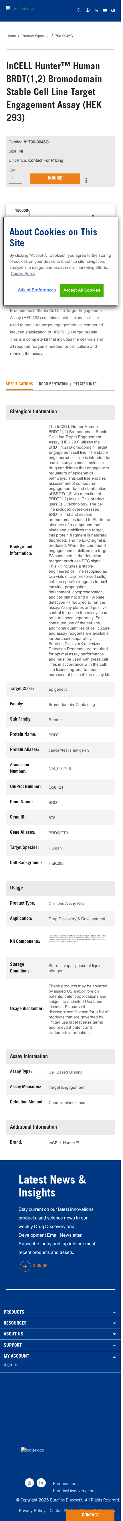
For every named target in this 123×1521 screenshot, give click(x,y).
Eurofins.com (65, 1484)
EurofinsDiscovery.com (74, 1491)
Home (11, 36)
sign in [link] (10, 1365)
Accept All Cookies (82, 290)
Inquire (55, 179)
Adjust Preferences (37, 290)
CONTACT (90, 1515)
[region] (60, 261)
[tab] (19, 384)
